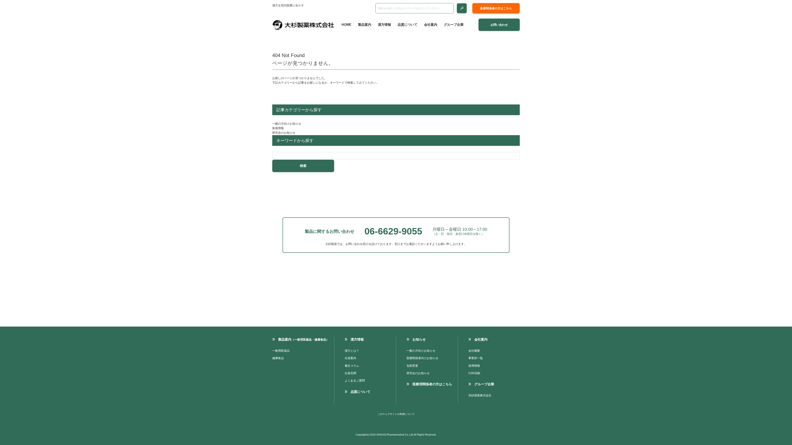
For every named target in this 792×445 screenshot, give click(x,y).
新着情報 (278, 128)
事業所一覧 (475, 358)
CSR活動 (474, 373)
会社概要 (474, 350)
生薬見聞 (350, 373)
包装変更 (412, 365)
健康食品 (278, 358)
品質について (407, 24)
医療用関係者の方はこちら (432, 384)
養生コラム (352, 365)
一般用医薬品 (281, 350)
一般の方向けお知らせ (286, 123)
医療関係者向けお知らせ (422, 358)
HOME (346, 24)
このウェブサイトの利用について (396, 414)
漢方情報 (384, 24)
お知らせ (419, 339)
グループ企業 (454, 24)
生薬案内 (350, 358)
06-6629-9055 (393, 231)
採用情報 (474, 365)
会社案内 (430, 24)
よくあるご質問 (355, 380)
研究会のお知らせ (283, 132)
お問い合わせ (499, 24)
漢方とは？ (352, 350)
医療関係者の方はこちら (496, 8)
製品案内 (364, 24)
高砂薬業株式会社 (479, 395)
